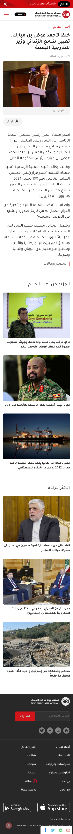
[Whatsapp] (60, 830)
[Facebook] (45, 830)
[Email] (68, 830)
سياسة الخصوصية (60, 819)
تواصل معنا (29, 790)
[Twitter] (53, 830)
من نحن (65, 790)
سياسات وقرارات (58, 764)
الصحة (32, 773)
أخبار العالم (61, 27)
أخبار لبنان (63, 747)
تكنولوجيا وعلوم (59, 773)
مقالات (32, 756)
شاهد (29, 781)
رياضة (66, 781)
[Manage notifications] (8, 825)
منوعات (31, 764)
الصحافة (64, 756)
